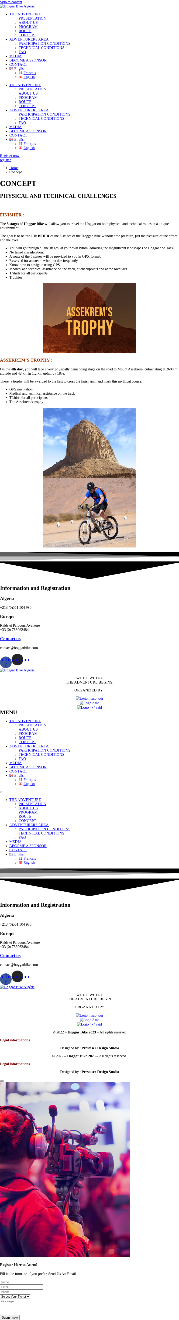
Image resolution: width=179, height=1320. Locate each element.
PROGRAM (28, 27)
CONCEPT (27, 35)
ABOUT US (28, 22)
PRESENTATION (32, 18)
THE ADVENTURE (25, 14)
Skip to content (11, 2)
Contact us (10, 638)
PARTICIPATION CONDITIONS (44, 43)
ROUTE (25, 31)
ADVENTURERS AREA (29, 39)
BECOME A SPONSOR (28, 60)
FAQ (22, 52)
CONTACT (18, 64)
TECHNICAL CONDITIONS (41, 48)
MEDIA (15, 56)
